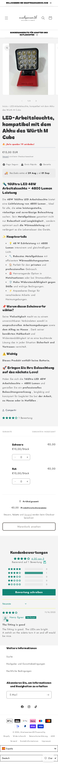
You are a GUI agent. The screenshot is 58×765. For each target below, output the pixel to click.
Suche (9, 656)
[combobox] (29, 748)
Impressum (46, 741)
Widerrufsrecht (19, 736)
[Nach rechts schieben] (36, 100)
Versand (5, 156)
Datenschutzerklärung (38, 736)
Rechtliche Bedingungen (18, 671)
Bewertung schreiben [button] (29, 592)
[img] (10, 612)
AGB (53, 736)
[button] (6, 18)
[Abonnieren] (47, 695)
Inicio (5, 106)
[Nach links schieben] (21, 100)
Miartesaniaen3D (27, 732)
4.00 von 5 (37, 558)
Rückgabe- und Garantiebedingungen (25, 663)
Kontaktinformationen (29, 741)
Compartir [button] (11, 410)
